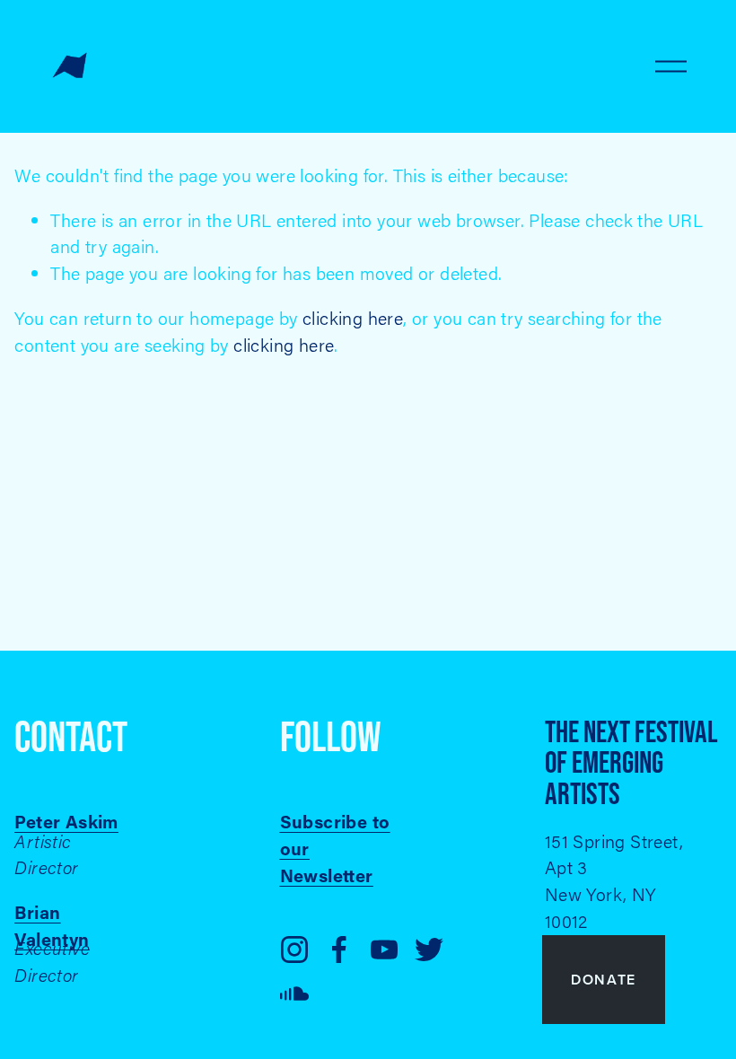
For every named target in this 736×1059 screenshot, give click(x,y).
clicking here (352, 317)
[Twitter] (429, 949)
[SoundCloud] (294, 994)
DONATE (603, 979)
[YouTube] (384, 949)
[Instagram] (294, 949)
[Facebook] (339, 949)
